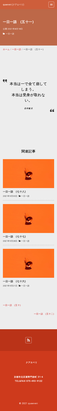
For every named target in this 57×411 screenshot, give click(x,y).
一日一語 (10, 34)
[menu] (51, 4)
